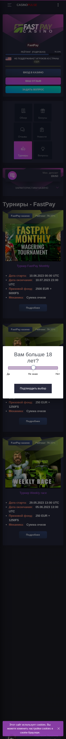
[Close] (58, 728)
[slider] (33, 367)
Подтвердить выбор (33, 388)
